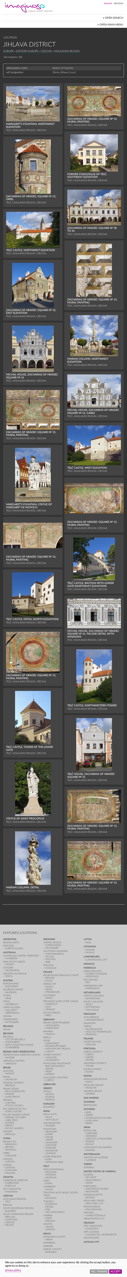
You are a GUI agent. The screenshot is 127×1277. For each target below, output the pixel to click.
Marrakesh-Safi (93, 986)
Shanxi (7, 1165)
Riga (88, 942)
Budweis (10, 1211)
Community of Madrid (98, 1147)
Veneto (47, 1224)
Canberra (11, 958)
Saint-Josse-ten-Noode (19, 1045)
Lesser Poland (92, 1042)
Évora (89, 1072)
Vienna (7, 1016)
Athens (49, 1097)
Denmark (49, 939)
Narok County (52, 1249)
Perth (9, 976)
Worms (49, 1074)
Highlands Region (67, 51)
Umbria (47, 1215)
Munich (50, 1034)
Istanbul (89, 1167)
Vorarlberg (10, 1019)
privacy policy (13, 1270)
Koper (89, 1115)
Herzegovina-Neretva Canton (22, 1055)
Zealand (48, 965)
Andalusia (90, 1130)
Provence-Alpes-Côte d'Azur (60, 1001)
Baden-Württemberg (56, 1022)
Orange (50, 1009)
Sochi (89, 1082)
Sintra (90, 1060)
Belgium (8, 1033)
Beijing (9, 1147)
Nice (48, 1007)
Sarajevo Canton (14, 1061)
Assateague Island (97, 1189)
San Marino (91, 1098)
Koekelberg (12, 1042)
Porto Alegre (13, 1111)
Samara (90, 1094)
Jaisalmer (51, 1142)
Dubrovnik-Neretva (15, 1180)
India (46, 1111)
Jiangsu (8, 1159)
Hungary (49, 1104)
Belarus (8, 1026)
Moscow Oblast (94, 1085)
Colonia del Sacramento (101, 1234)
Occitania (49, 995)
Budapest (49, 1107)
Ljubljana (92, 1120)
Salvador (11, 1079)
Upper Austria (11, 1007)
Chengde (11, 1155)
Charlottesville (96, 1215)
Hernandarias (95, 1020)
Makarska (11, 1192)
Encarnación (94, 1029)
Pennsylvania (92, 1206)
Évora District (93, 1069)
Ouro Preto (12, 1097)
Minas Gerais (11, 1089)
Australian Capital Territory (21, 956)
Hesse (46, 1040)
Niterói (9, 1123)
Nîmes (49, 998)
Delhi (48, 1117)
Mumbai (50, 1125)
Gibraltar (49, 1084)
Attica (47, 1091)
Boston (90, 1197)
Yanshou (10, 1149)
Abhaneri (51, 1131)
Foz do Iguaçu (14, 1105)
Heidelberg (52, 1025)
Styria (7, 995)
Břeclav (10, 1217)
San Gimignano (54, 1212)
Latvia (88, 939)
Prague (7, 1205)
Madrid (90, 1150)
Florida (88, 1174)
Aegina (49, 1094)
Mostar (10, 1057)
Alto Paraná (91, 1017)
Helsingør (51, 948)
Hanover (51, 1057)
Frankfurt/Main (55, 1046)
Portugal (90, 1048)
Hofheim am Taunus (57, 1048)
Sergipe (7, 1131)
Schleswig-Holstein (55, 1077)
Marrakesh (93, 988)
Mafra (90, 1057)
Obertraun (12, 1013)
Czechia (46, 51)
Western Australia (14, 973)
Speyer (49, 1069)
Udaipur (50, 1153)
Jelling (49, 956)
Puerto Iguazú (14, 948)
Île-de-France (51, 1013)
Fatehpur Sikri (54, 1162)
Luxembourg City (96, 960)
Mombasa (49, 1243)
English (108, 3)
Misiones (8, 945)
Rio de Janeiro (14, 1128)
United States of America (100, 1171)
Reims (48, 989)
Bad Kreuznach (55, 1066)
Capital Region (52, 942)
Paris (48, 1015)
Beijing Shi (9, 1141)
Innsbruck (11, 1004)
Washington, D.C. (94, 1218)
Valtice (9, 1225)
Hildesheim (52, 1060)
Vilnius (90, 952)
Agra (48, 1159)
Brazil (7, 1067)
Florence (51, 1204)
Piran (89, 1123)
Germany (49, 1019)
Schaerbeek (12, 1047)
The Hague (92, 1010)
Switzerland (92, 1154)
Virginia (89, 1212)
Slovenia (89, 1109)
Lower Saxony (52, 1054)
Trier (48, 1071)
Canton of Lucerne (96, 1157)
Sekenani (51, 1252)
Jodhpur (50, 1145)
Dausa (49, 1137)
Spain (87, 1127)
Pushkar (50, 1148)
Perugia (50, 1221)
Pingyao (10, 1173)
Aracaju (10, 1134)
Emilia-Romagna (53, 1169)
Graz (8, 998)
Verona (50, 1229)
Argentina (10, 939)
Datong (10, 1167)
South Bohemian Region (18, 1208)
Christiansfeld (54, 954)
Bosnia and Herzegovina (19, 1051)
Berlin (47, 1037)
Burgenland (11, 983)
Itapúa (87, 1026)
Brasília (10, 1085)
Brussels (8, 1037)
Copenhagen (53, 945)
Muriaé (9, 1094)
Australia (9, 952)
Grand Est (49, 984)
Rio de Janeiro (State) (16, 1115)
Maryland (90, 1186)
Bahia (6, 1077)
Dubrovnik (12, 1183)
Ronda (90, 1141)
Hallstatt (11, 1010)
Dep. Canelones (93, 1226)
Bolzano (50, 1198)
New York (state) (94, 1200)
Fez (88, 982)
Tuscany (48, 1201)
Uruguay (89, 1223)
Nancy (49, 987)
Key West (91, 1177)
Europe (8, 51)
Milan (49, 1189)
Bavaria (48, 1031)
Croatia (8, 1177)
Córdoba (91, 1133)
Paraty (9, 1125)
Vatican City (91, 1242)
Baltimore (92, 1191)
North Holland (94, 995)
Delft (89, 1004)
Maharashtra (52, 1123)
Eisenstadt (11, 986)
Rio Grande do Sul (14, 1109)
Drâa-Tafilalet (93, 971)
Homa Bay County (54, 1237)
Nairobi (48, 1246)
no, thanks (99, 1271)
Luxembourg (92, 956)
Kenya (47, 1233)
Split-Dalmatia (12, 1189)
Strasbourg (52, 992)
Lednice (10, 1222)
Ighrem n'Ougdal (96, 974)
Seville (90, 1144)
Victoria (8, 967)
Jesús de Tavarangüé (98, 1032)
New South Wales (14, 962)
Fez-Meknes (91, 980)
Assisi (48, 1218)
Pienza (49, 1207)
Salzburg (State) (13, 989)
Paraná (7, 1100)
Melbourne (12, 970)
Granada (91, 1136)
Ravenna (50, 1177)
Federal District (13, 1083)
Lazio (46, 1180)
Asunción (90, 1023)
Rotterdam (93, 1007)
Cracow (91, 1044)
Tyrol (6, 1001)
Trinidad (91, 1034)
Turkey (88, 1164)
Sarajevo (11, 1063)
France (47, 972)
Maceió (9, 1073)
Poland (88, 1038)
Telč (20, 57)
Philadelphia (94, 1209)
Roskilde (50, 968)
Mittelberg (12, 1022)
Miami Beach (93, 1180)
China (7, 1138)
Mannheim (52, 1028)
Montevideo (91, 1238)
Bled (88, 1112)
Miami (89, 1183)
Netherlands (92, 992)
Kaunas (90, 950)
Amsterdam (93, 998)
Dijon (49, 981)
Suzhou (10, 1161)
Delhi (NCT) (50, 1114)
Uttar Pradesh (52, 1156)
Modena (50, 1174)
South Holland (93, 1001)
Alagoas (8, 1071)
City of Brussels (15, 1039)
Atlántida (92, 1228)
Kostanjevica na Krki (99, 1118)
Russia (88, 1076)
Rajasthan (49, 1129)
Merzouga (92, 976)
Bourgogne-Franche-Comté (61, 975)
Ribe (47, 962)
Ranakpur (51, 1150)
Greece (47, 1088)
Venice (49, 1227)
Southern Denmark (55, 951)
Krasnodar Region (95, 1079)
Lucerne (91, 1160)
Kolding (50, 959)
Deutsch (118, 3)
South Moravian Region (18, 1214)
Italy (46, 1166)
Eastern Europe (27, 51)
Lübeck (49, 1080)
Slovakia (89, 1102)
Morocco (90, 968)
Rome (48, 1183)
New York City (94, 1203)
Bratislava (90, 1105)
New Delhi (51, 1120)
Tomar (90, 1066)
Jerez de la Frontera (99, 1139)
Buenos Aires (11, 942)
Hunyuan (11, 1170)
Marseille (51, 1004)
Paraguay (90, 1014)
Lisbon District (93, 1052)
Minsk (6, 1029)
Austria (8, 980)
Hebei (6, 1153)
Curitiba (10, 1103)
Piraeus (50, 1099)
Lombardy (49, 1186)
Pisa (47, 1209)
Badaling (11, 1144)
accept (115, 1271)
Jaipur (49, 1140)
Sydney (9, 964)
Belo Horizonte (15, 1091)
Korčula (10, 1186)
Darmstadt (52, 1043)
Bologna (51, 1172)
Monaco (89, 964)
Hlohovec (11, 1219)
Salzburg (11, 992)
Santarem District (95, 1063)
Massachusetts (93, 1195)
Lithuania (90, 946)
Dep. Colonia (91, 1232)
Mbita (48, 1239)
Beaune (50, 978)
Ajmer (49, 1134)
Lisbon (90, 1054)
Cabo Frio (11, 1120)
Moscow (91, 1088)
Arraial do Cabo (15, 1117)
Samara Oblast (93, 1091)
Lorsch (49, 1051)
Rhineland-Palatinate (57, 1063)
